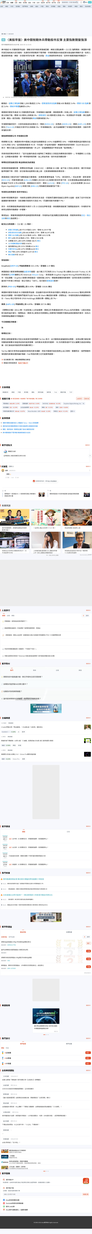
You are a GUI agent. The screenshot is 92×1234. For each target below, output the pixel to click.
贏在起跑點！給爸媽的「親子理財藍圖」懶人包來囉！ (28, 398)
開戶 (88, 943)
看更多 (87, 445)
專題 (76, 6)
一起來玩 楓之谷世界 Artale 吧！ (44, 528)
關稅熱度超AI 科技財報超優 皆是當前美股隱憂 (64, 494)
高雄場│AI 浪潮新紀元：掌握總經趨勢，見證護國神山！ (28, 864)
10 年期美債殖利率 (15, 243)
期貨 (47, 6)
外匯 (34, 3)
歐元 (9, 218)
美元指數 (11, 254)
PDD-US (11, 286)
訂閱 (58, 3)
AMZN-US (66, 124)
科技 (12, 6)
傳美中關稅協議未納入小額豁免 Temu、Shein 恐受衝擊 (20, 423)
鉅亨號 (54, 3)
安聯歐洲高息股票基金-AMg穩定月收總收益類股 (16, 957)
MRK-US (34, 186)
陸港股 (25, 3)
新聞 (12, 3)
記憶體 (8, 1053)
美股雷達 (11, 34)
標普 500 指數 (83, 103)
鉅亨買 (48, 3)
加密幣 (43, 3)
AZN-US (27, 180)
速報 (31, 6)
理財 (64, 6)
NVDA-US (49, 124)
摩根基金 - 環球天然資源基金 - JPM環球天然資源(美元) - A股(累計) (22, 965)
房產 (59, 6)
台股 (16, 3)
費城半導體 (14, 106)
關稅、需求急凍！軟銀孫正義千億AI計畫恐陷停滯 (18, 429)
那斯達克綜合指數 (49, 103)
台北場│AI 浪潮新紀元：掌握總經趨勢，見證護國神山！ (28, 847)
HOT (10, 839)
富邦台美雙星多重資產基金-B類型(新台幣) (14, 950)
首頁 (7, 3)
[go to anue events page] (81, 2)
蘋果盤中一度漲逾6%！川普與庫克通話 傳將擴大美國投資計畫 (20, 495)
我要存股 (86, 398)
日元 (83, 215)
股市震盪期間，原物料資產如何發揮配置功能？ (14, 529)
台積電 (8, 1058)
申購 (88, 951)
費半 (10, 238)
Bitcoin (35, 274)
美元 (39, 241)
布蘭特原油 (12, 249)
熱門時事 (25, 6)
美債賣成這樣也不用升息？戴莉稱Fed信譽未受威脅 (76, 552)
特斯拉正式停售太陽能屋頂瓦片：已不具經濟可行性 (14, 552)
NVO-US (5, 180)
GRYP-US (14, 265)
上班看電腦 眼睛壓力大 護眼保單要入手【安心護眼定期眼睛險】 (45, 552)
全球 (38, 3)
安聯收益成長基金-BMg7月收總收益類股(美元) (16, 942)
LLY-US (51, 183)
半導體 (8, 1063)
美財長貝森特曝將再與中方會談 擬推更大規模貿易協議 (20, 426)
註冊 (90, 2)
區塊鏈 (53, 6)
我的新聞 (87, 6)
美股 (20, 3)
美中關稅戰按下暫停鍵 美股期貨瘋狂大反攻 (16, 432)
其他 (8, 960)
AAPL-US (82, 124)
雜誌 (81, 6)
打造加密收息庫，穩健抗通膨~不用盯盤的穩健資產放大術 (27, 856)
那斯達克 (42, 115)
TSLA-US (10, 127)
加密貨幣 (27, 271)
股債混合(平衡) (11, 945)
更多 (72, 411)
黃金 (47, 55)
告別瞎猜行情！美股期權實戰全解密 (17, 359)
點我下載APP (23, 363)
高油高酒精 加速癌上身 (72, 528)
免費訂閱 (85, 1194)
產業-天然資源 (11, 968)
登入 (87, 2)
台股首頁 (79, 398)
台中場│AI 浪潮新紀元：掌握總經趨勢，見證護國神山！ (28, 839)
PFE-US (65, 183)
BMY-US (18, 186)
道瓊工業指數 (14, 103)
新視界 (70, 6)
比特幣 (12, 274)
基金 (29, 3)
